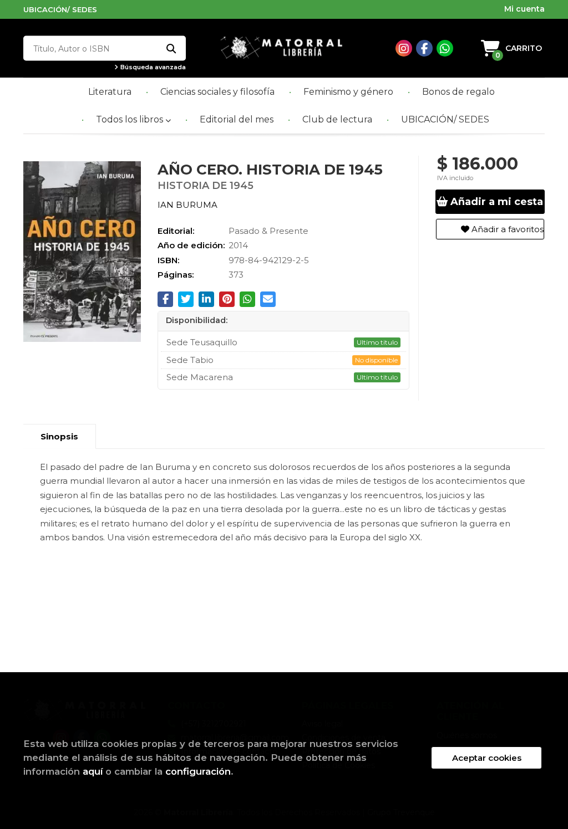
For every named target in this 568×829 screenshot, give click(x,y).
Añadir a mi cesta (495, 202)
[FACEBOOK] (424, 48)
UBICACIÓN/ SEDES (60, 9)
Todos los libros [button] (130, 119)
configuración (198, 771)
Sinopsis (59, 436)
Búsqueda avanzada (152, 67)
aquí (93, 771)
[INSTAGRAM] (403, 48)
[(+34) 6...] (445, 48)
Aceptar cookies (486, 758)
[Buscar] (170, 48)
